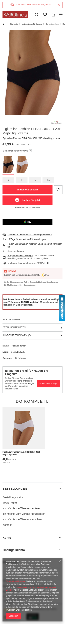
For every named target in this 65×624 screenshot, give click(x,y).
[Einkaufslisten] (45, 15)
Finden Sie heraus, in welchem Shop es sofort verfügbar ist (35, 245)
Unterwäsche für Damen (32, 24)
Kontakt (7, 524)
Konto (6, 537)
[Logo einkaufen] (15, 14)
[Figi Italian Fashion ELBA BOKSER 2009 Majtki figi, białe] (23, 428)
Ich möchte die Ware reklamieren (21, 508)
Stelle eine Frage (48, 383)
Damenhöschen (52, 24)
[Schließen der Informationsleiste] (59, 5)
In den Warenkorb (27, 189)
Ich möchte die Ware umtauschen (22, 519)
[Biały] (22, 165)
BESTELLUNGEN (14, 488)
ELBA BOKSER (18, 352)
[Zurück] (5, 24)
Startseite (14, 24)
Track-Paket (9, 503)
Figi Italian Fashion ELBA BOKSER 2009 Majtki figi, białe (21, 453)
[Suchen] (36, 15)
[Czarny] (8, 165)
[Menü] (61, 15)
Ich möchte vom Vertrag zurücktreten (23, 513)
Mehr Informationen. (28, 285)
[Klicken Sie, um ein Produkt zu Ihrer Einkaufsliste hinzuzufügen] (58, 189)
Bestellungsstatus (13, 497)
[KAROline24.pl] (30, 302)
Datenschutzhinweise (15, 581)
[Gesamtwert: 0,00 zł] (53, 15)
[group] (32, 75)
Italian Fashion (19, 345)
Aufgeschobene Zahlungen (20, 255)
